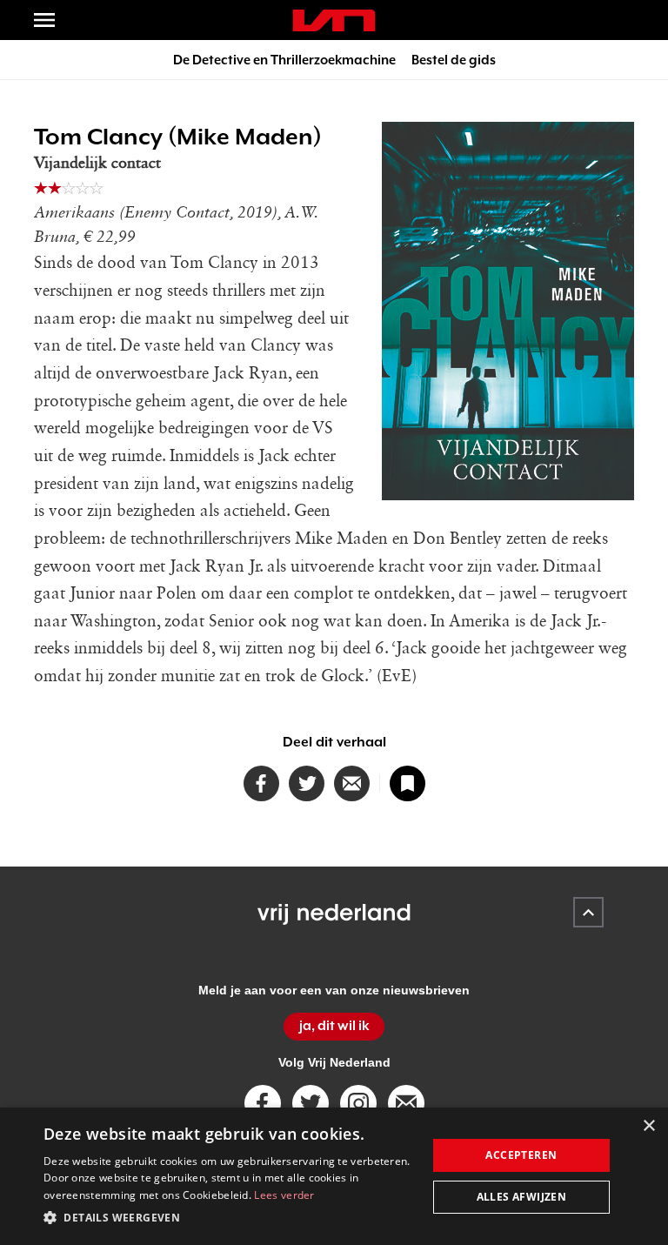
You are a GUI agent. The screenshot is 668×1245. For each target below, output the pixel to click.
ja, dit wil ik (334, 1026)
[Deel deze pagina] (352, 783)
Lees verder (284, 1195)
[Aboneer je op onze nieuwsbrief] (406, 1103)
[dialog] (334, 1176)
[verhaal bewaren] (407, 783)
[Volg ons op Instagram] (358, 1103)
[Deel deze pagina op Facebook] (261, 783)
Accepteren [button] (521, 1155)
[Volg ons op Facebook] (262, 1103)
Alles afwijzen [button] (522, 1196)
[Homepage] (334, 20)
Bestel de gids (453, 59)
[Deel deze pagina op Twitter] (306, 783)
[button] (229, 1218)
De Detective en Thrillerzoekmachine (284, 59)
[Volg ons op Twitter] (310, 1103)
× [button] (648, 1126)
